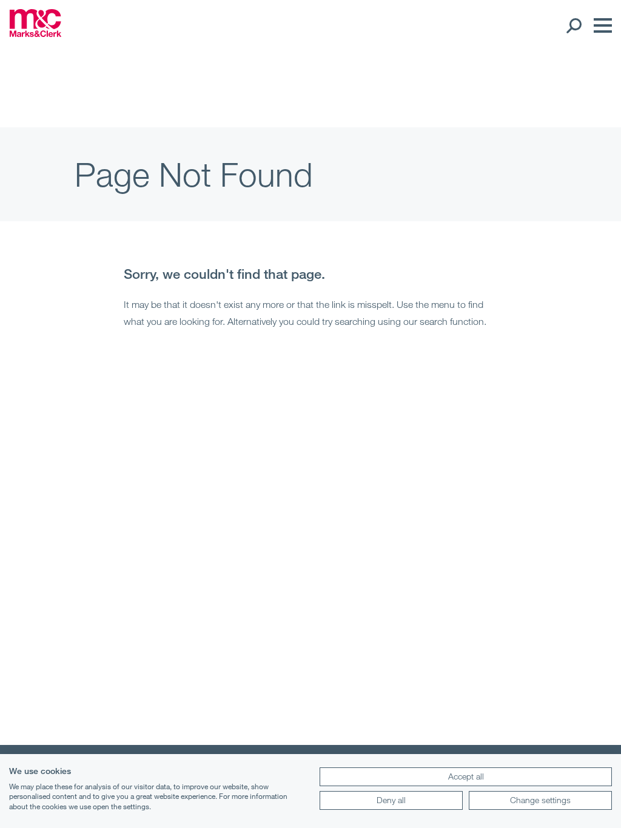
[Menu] (600, 25)
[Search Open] (573, 25)
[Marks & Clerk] (35, 33)
